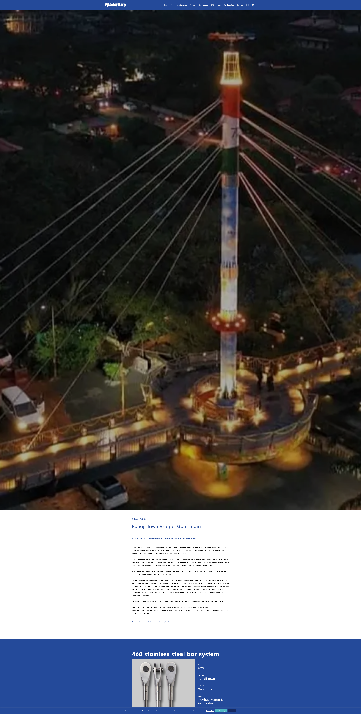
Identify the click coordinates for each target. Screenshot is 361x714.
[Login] (247, 6)
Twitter (153, 622)
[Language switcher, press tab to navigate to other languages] (253, 5)
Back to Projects (140, 519)
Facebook (143, 622)
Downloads (203, 5)
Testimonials (229, 5)
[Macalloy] (115, 5)
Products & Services (179, 5)
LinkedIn (163, 622)
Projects (193, 5)
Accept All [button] (232, 711)
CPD (212, 5)
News (219, 5)
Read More (210, 711)
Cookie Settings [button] (221, 711)
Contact (240, 5)
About (165, 5)
